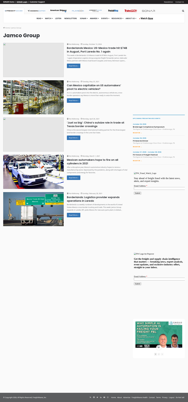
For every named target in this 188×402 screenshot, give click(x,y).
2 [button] (158, 354)
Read (39, 18)
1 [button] (155, 354)
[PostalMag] (113, 11)
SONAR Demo (8, 2)
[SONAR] (148, 11)
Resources (117, 18)
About (119, 397)
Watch (48, 18)
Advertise (126, 397)
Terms (158, 397)
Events (104, 18)
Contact (152, 397)
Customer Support (37, 2)
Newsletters (168, 2)
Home (7, 28)
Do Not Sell (180, 397)
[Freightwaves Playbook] (78, 11)
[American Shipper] (58, 11)
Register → (137, 133)
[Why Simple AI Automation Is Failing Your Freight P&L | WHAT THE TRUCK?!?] (158, 334)
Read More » (73, 66)
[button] (158, 321)
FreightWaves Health (140, 397)
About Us (130, 18)
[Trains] (131, 11)
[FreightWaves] (13, 11)
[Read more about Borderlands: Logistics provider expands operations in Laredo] (33, 209)
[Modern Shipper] (36, 11)
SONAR (83, 18)
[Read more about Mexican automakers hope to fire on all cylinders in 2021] (33, 172)
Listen (58, 18)
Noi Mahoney (74, 44)
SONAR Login (22, 2)
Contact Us (179, 2)
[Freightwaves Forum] (95, 11)
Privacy (165, 397)
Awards (93, 18)
